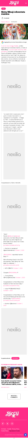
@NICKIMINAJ (8, 254)
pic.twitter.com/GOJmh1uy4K (11, 300)
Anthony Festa (5, 387)
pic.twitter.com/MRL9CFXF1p (11, 245)
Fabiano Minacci (5, 21)
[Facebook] (1, 422)
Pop (3, 8)
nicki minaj (15, 358)
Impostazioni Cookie (14, 430)
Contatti (9, 429)
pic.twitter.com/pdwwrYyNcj (11, 285)
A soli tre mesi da (9, 46)
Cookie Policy (4, 430)
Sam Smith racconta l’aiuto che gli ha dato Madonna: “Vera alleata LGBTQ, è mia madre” (11, 382)
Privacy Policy (15, 429)
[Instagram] (11, 422)
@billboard (11, 236)
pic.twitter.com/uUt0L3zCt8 (11, 265)
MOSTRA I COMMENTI (14, 396)
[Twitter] (6, 422)
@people (17, 236)
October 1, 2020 (19, 250)
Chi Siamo (3, 429)
